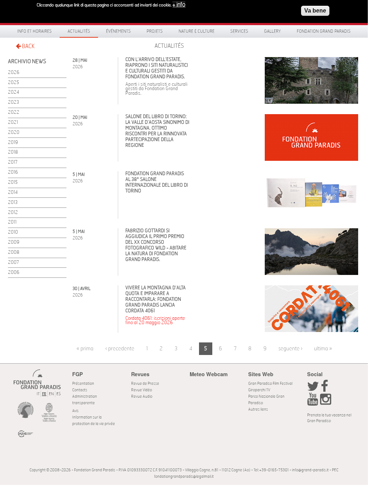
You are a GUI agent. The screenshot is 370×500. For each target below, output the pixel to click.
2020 (13, 132)
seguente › (290, 348)
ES (58, 394)
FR (44, 394)
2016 (13, 172)
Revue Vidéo (141, 390)
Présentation (83, 383)
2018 (13, 152)
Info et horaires (34, 31)
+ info (178, 5)
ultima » (323, 348)
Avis (75, 411)
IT (38, 394)
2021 (13, 122)
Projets (155, 31)
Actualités (79, 31)
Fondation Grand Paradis (324, 31)
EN (51, 394)
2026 (13, 72)
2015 (13, 182)
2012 (13, 212)
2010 (13, 232)
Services (239, 31)
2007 (13, 262)
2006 (13, 272)
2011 (12, 222)
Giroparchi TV (259, 390)
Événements (118, 31)
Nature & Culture (196, 31)
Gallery (272, 31)
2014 (13, 192)
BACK (27, 46)
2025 (13, 82)
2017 (13, 162)
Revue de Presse (145, 383)
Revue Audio (141, 396)
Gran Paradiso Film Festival (270, 383)
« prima (85, 348)
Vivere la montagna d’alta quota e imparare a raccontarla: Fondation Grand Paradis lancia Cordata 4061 (155, 299)
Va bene (315, 11)
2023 (13, 102)
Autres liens (258, 409)
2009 (13, 242)
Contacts (79, 390)
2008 (13, 252)
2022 (13, 112)
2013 (13, 202)
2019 (13, 142)
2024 (13, 92)
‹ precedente (119, 348)
